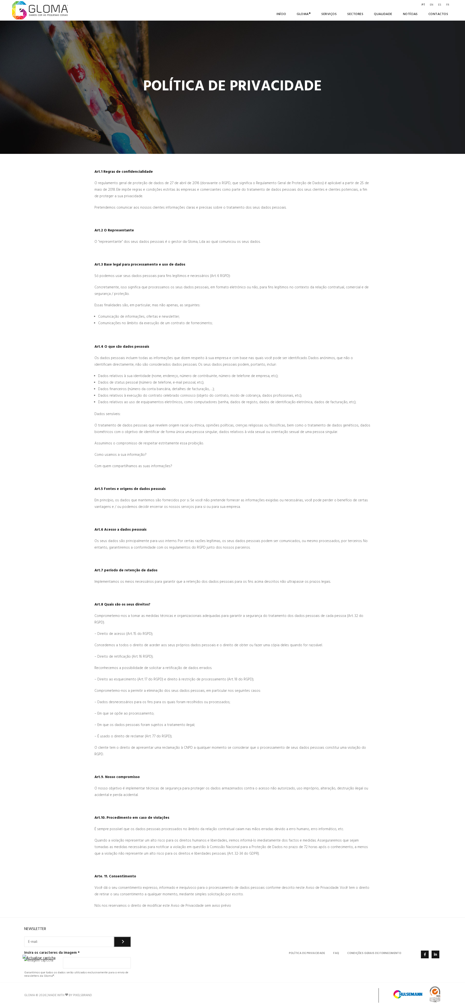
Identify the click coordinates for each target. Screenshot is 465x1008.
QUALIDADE (383, 14)
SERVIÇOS (329, 14)
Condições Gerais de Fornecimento (374, 953)
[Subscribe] (122, 942)
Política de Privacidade (307, 953)
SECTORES (355, 14)
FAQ (336, 953)
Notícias (410, 14)
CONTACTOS (438, 14)
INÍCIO (281, 14)
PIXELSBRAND (82, 995)
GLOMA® (304, 14)
